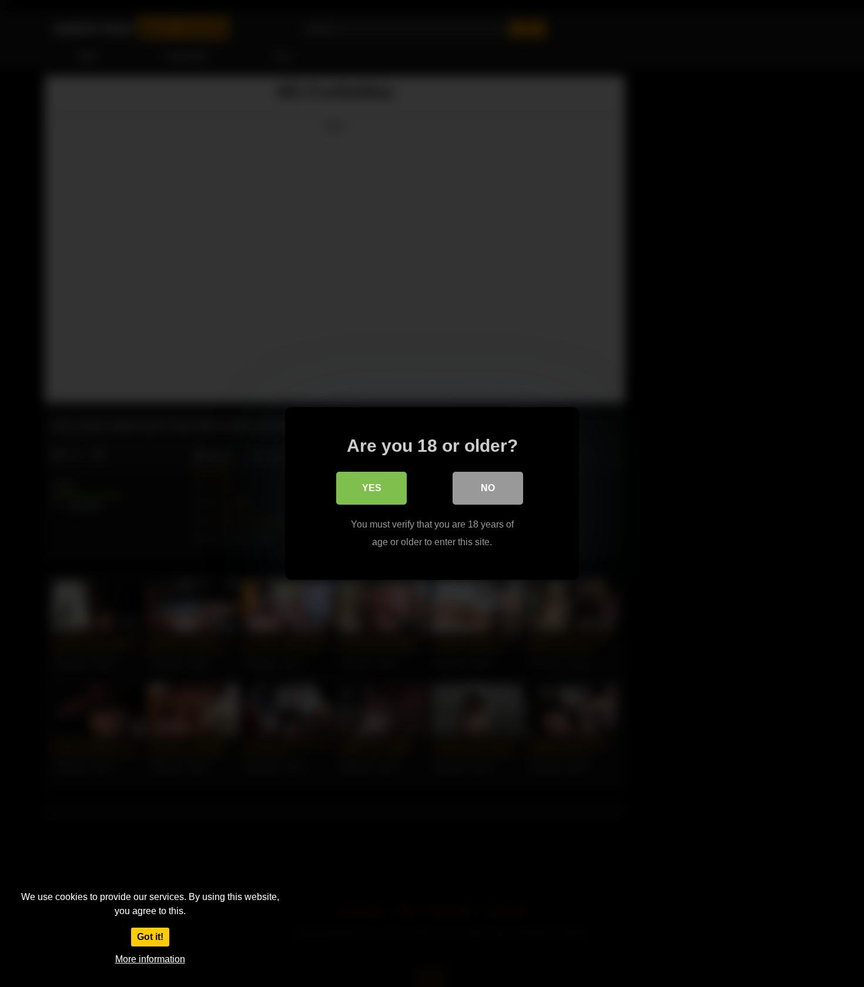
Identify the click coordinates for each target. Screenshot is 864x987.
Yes (371, 488)
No (488, 488)
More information (150, 959)
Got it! (150, 937)
